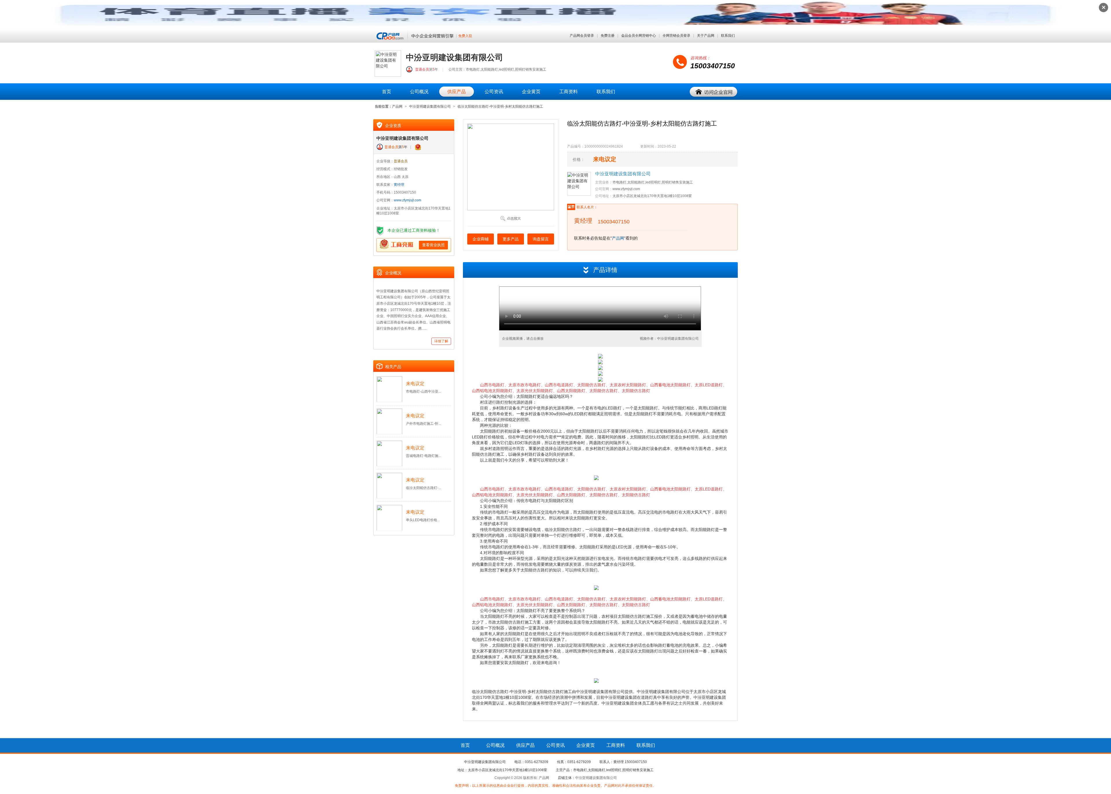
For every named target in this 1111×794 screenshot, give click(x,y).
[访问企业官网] (714, 92)
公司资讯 (494, 91)
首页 (386, 91)
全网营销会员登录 (676, 36)
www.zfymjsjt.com (407, 200)
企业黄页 (531, 91)
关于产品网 (705, 36)
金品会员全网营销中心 (638, 36)
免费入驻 (465, 36)
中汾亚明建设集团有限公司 (430, 106)
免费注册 (608, 36)
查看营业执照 (433, 245)
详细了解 (441, 341)
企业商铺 (480, 239)
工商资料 (568, 91)
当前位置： (383, 106)
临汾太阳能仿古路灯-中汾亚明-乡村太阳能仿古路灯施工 (500, 106)
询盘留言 (541, 239)
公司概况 (419, 91)
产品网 (397, 106)
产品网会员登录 (582, 36)
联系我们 (728, 36)
